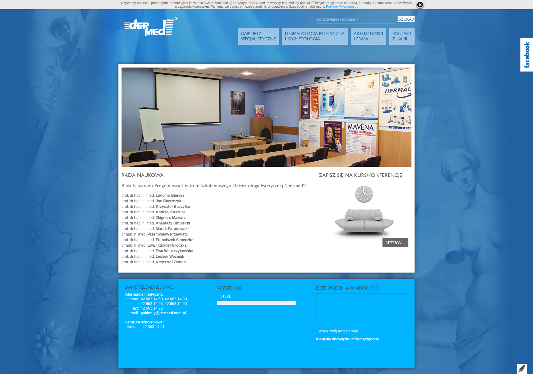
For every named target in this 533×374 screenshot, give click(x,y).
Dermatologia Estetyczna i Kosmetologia (315, 36)
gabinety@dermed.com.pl (163, 313)
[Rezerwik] (319, 185)
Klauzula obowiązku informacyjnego (347, 339)
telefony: (132, 299)
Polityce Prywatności (341, 6)
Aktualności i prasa (368, 36)
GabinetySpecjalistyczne (258, 36)
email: (134, 313)
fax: (136, 308)
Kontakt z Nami (401, 36)
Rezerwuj (395, 242)
